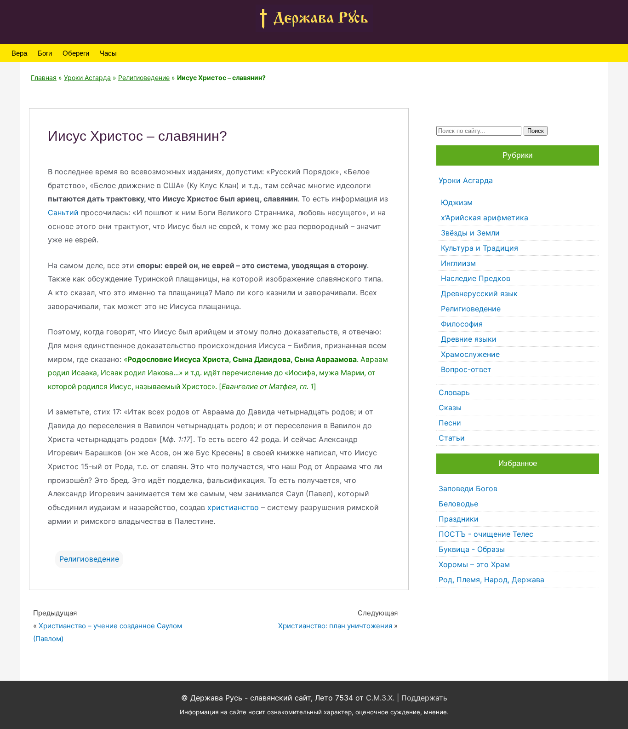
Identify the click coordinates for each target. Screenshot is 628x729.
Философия (462, 323)
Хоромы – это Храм (474, 564)
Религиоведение (144, 77)
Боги (45, 53)
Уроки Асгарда (87, 77)
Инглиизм (458, 263)
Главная (44, 77)
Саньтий (63, 212)
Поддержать (424, 697)
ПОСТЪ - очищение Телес (486, 534)
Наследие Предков (475, 278)
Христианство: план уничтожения (335, 625)
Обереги (76, 53)
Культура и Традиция (479, 248)
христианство (233, 507)
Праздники (459, 518)
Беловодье (458, 503)
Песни (450, 422)
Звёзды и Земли (470, 232)
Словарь (454, 392)
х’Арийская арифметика (484, 217)
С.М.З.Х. (380, 697)
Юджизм (457, 202)
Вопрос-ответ (466, 369)
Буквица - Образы (472, 549)
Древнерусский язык (479, 293)
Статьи (452, 437)
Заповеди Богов (468, 488)
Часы (108, 53)
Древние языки (469, 339)
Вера (19, 53)
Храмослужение (470, 354)
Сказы (450, 407)
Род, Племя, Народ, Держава (491, 579)
